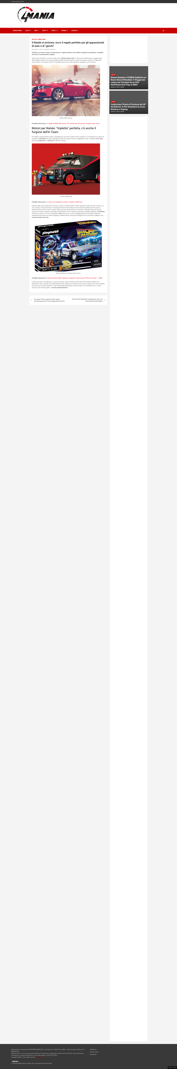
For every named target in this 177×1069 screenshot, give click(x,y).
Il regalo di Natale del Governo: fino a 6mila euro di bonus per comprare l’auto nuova (73, 123)
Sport (53, 30)
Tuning (63, 30)
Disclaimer (93, 1054)
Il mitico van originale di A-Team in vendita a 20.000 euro (65, 202)
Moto (44, 30)
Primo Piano (17, 30)
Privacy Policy (94, 1052)
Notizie (74, 30)
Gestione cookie (172, 1067)
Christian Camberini (49, 49)
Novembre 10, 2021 (37, 49)
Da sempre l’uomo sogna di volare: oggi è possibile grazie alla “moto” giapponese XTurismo (49, 300)
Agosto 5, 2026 (115, 111)
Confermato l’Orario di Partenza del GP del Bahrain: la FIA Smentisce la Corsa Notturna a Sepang (128, 106)
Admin (122, 87)
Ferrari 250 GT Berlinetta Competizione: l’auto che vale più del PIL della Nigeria (87, 300)
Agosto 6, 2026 (115, 87)
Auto (27, 30)
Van (35, 30)
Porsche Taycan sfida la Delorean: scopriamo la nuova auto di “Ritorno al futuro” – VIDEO (75, 278)
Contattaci (39, 1057)
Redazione (93, 1049)
